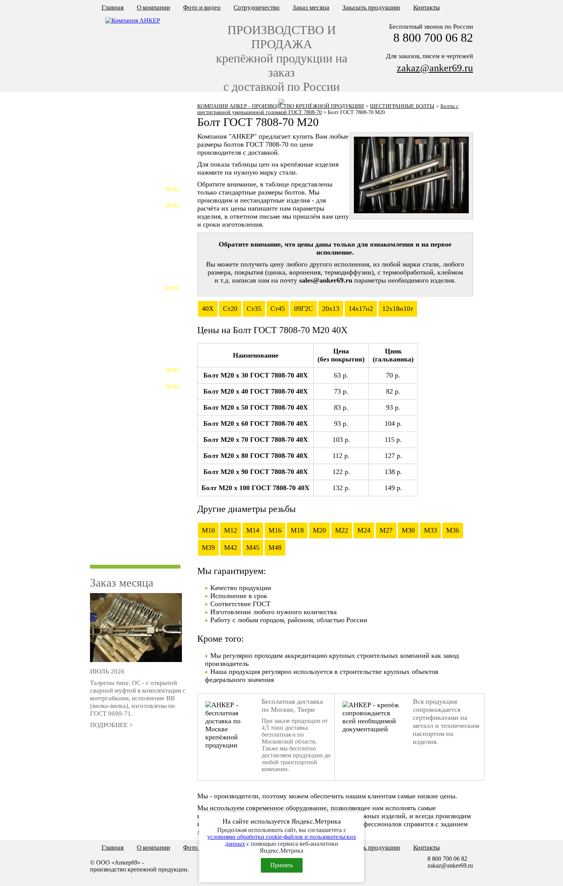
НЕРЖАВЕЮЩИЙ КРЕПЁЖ (131, 308)
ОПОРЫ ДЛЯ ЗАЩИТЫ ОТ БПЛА (130, 559)
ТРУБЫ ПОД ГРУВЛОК (124, 522)
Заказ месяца (311, 7)
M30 (408, 530)
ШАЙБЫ (104, 407)
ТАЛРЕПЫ (106, 423)
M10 (208, 530)
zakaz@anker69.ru (435, 68)
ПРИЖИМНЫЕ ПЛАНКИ (127, 456)
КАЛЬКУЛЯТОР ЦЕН (121, 110)
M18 (297, 530)
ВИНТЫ (103, 242)
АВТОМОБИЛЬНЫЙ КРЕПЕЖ (134, 473)
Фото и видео (202, 7)
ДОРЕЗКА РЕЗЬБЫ (118, 506)
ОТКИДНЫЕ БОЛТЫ (121, 275)
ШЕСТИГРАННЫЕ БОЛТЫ (402, 106)
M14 (252, 530)
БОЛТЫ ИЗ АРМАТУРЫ (125, 325)
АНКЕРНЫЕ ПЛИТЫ (121, 193)
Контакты (426, 7)
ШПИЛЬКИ (108, 358)
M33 (430, 530)
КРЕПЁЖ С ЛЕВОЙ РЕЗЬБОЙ (133, 144)
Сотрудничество (257, 7)
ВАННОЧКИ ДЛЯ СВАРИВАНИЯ (116, 493)
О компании (153, 7)
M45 (252, 547)
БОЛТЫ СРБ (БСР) (117, 292)
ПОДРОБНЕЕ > (111, 725)
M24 (363, 530)
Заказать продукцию (371, 7)
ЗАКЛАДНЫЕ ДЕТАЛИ (124, 440)
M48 (275, 547)
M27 (386, 530)
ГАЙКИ (102, 390)
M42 (230, 547)
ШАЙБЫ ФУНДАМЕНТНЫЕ (131, 209)
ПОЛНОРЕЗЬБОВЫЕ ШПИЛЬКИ (120, 377)
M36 (452, 530)
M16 (275, 530)
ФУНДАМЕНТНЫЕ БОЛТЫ (130, 176)
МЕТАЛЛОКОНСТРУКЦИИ (130, 160)
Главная (112, 7)
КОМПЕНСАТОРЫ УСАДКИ (132, 539)
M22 (341, 530)
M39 (208, 547)
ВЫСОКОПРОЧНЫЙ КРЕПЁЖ (134, 341)
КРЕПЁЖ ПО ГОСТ (119, 127)
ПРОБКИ (104, 259)
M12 (230, 530)
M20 (319, 530)
